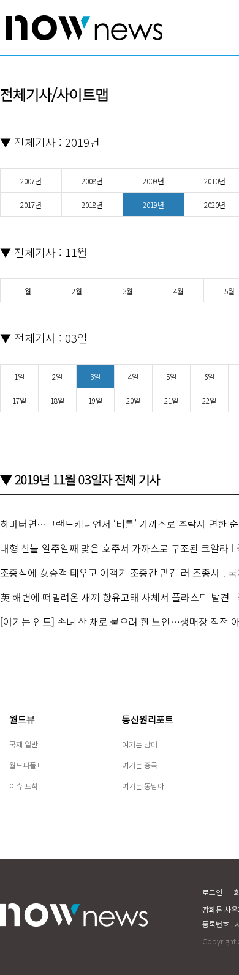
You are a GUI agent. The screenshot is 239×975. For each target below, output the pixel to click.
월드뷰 (22, 719)
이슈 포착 (23, 785)
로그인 (212, 892)
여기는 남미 (139, 744)
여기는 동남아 (143, 785)
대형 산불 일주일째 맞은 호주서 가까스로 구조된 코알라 (114, 548)
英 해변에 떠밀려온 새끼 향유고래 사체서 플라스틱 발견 (114, 597)
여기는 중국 (139, 765)
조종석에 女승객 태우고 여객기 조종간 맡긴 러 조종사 (110, 572)
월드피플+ (24, 765)
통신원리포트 (147, 719)
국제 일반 (23, 744)
